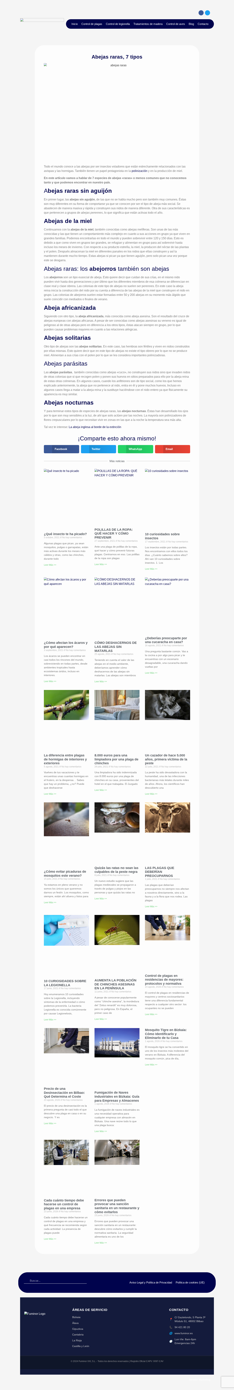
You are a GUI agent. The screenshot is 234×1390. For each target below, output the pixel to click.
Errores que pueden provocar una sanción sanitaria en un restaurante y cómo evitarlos (117, 1206)
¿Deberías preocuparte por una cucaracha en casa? (166, 640)
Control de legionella (118, 23)
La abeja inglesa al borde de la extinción (94, 427)
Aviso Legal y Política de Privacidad (150, 1282)
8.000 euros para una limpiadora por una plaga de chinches (116, 759)
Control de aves (175, 23)
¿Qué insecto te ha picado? (65, 534)
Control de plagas (91, 23)
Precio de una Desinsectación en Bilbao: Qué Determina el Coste (64, 1092)
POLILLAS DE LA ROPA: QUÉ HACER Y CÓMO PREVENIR (114, 533)
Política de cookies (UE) (190, 1282)
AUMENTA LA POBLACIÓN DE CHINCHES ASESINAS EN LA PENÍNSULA (115, 984)
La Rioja (77, 1340)
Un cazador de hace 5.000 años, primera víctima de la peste (166, 759)
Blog (191, 23)
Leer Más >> (50, 565)
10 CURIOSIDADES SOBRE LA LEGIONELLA (65, 983)
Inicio (74, 23)
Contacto (203, 23)
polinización (139, 170)
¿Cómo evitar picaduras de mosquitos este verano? (65, 873)
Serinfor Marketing (199, 1379)
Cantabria (78, 1334)
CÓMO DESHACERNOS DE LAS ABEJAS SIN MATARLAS (116, 646)
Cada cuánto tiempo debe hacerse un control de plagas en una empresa (64, 1204)
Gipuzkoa (77, 1328)
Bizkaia (76, 1317)
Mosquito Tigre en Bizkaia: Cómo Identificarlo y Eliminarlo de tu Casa (166, 1034)
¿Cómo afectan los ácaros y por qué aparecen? (66, 645)
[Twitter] (207, 13)
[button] (61, 449)
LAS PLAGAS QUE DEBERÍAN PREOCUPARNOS (159, 872)
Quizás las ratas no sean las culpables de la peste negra (116, 870)
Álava (75, 1323)
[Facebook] (201, 13)
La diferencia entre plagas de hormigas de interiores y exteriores (65, 759)
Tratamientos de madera (148, 23)
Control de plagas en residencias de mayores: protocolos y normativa (164, 979)
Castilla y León (80, 1346)
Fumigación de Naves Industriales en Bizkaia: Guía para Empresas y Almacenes (117, 1096)
